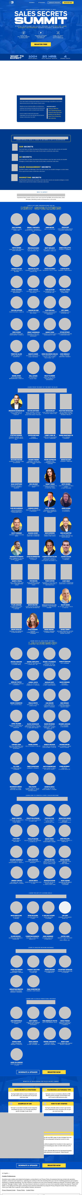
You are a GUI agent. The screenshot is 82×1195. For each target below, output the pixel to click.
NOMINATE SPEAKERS (54, 2)
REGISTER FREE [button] (68, 2)
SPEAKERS (41, 2)
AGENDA (32, 2)
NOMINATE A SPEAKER (27, 1072)
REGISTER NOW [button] (54, 1072)
